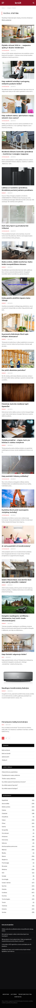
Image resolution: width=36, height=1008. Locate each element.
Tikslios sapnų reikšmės (9, 778)
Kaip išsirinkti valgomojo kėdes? (14, 654)
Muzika (4, 853)
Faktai (3, 820)
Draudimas (5, 816)
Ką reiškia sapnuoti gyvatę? (10, 785)
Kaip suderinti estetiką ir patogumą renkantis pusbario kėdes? (15, 82)
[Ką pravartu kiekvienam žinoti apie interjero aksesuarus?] (18, 323)
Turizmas (4, 905)
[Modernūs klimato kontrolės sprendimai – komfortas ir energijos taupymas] (18, 140)
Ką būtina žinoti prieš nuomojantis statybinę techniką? (15, 511)
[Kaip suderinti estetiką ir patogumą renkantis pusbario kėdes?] (18, 70)
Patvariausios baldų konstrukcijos (15, 722)
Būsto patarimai (6, 20)
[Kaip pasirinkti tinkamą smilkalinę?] (18, 465)
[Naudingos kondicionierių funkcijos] (18, 677)
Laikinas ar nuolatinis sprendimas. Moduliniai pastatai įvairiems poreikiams (17, 189)
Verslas (4, 912)
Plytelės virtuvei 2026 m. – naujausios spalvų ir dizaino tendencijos (16, 46)
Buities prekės (6, 807)
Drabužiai (4, 813)
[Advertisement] (15, 971)
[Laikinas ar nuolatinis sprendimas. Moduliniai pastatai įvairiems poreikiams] (18, 176)
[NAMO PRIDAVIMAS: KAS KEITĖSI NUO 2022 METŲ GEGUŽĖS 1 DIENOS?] (18, 568)
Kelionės (4, 843)
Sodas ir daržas (6, 882)
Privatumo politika (25, 994)
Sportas (4, 886)
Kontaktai (18, 996)
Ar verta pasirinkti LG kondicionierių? (16, 546)
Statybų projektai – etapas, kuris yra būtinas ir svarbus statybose (16, 441)
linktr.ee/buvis (6, 750)
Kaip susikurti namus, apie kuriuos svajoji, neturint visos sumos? (18, 116)
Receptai (4, 866)
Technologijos (6, 899)
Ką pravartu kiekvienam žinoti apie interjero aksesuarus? (15, 335)
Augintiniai (5, 800)
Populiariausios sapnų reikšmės (11, 775)
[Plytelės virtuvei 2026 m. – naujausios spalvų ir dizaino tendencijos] (18, 34)
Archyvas (6, 994)
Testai (4, 902)
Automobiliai (5, 803)
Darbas (4, 810)
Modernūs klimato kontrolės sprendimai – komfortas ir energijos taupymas (17, 153)
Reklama (4, 869)
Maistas (4, 849)
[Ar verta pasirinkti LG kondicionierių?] (18, 535)
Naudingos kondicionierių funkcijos (15, 688)
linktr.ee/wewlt (6, 753)
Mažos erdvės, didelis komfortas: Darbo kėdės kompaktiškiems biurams (17, 263)
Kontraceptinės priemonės (9, 846)
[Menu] (3, 3)
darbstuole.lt (5, 757)
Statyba (4, 889)
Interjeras (5, 836)
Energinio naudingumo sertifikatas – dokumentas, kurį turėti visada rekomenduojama (16, 618)
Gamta (4, 826)
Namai (4, 856)
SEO (3, 872)
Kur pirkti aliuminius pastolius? (14, 370)
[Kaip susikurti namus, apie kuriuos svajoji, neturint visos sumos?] (18, 104)
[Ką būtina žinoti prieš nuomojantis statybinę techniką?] (18, 498)
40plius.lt (4, 760)
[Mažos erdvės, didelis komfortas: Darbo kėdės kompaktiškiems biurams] (18, 250)
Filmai (3, 823)
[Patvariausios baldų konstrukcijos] (18, 710)
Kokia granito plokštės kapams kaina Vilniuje (16, 299)
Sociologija (5, 879)
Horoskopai (5, 833)
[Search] (33, 3)
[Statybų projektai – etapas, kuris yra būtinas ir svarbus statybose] (18, 429)
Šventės (4, 896)
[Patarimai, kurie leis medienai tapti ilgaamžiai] (18, 392)
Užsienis (4, 909)
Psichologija (5, 863)
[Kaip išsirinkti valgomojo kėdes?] (18, 643)
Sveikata (4, 892)
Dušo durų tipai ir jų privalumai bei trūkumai (15, 227)
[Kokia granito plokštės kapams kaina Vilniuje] (18, 286)
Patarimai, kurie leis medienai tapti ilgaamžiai (15, 405)
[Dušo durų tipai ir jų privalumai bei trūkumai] (18, 214)
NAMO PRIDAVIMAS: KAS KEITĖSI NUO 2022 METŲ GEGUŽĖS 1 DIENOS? (16, 581)
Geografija (5, 830)
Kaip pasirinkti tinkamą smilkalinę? (15, 476)
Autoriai (14, 994)
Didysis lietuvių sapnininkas (10, 772)
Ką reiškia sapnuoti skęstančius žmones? (14, 782)
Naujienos (5, 859)
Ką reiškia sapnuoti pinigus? (10, 788)
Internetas (5, 840)
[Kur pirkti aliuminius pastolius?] (18, 359)
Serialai (4, 876)
